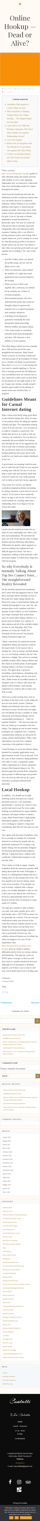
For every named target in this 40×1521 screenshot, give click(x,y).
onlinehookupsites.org (10, 1321)
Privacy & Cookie (20, 1503)
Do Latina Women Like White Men (13, 1266)
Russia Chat (6, 1324)
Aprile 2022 (6, 1145)
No (17, 1518)
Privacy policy (26, 1518)
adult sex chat (7, 1207)
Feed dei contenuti (9, 1376)
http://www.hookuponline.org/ (14, 174)
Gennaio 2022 (7, 1155)
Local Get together (14, 140)
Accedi (5, 1373)
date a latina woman (9, 1255)
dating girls (6, 1259)
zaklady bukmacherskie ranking (13, 1357)
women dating (7, 1346)
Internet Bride (7, 1292)
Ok (11, 1518)
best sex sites (7, 1237)
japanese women (8, 1299)
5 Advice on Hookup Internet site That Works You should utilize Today (19, 157)
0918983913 (20, 1463)
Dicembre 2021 (8, 1159)
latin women (7, 1302)
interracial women (9, 1295)
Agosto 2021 (7, 1174)
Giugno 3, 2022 (21, 89)
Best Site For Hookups (10, 1240)
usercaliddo (8, 89)
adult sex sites (7, 1211)
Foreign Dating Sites (9, 1273)
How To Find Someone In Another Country (16, 1284)
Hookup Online (8, 981)
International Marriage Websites (13, 1288)
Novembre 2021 (8, 1163)
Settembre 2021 (8, 1170)
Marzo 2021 (6, 1192)
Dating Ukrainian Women (11, 1262)
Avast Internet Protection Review (14, 1048)
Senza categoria (8, 1332)
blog (4, 1248)
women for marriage (9, 1350)
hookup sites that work (10, 1281)
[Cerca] (37, 1021)
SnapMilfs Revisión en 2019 (12, 1038)
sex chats (6, 1335)
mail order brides (8, 1314)
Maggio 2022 (7, 1141)
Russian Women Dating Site (12, 1328)
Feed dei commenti (9, 1380)
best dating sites (8, 1229)
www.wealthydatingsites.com (12, 1354)
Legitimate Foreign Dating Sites (13, 1306)
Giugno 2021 (7, 1181)
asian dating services (10, 1222)
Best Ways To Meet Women (12, 1244)
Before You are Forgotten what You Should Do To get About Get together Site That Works (19, 147)
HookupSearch (16, 365)
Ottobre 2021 (7, 1166)
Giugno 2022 (7, 1137)
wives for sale (7, 1343)
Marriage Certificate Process (12, 1317)
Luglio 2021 (6, 1177)
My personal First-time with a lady (14, 1035)
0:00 (31, 89)
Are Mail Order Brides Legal (12, 1218)
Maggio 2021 (7, 1185)
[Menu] (20, 4)
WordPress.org (8, 1384)
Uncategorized (8, 1339)
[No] (37, 1513)
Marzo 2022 (6, 1148)
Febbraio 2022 (7, 1152)
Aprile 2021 (6, 1188)
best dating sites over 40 (11, 1233)
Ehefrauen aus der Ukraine (11, 1270)
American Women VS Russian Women (15, 1215)
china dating (7, 1251)
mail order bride (8, 1310)
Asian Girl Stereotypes (10, 1226)
